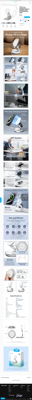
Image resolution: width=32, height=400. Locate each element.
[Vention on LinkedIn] (13, 395)
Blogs (9, 388)
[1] (2, 23)
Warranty (28, 388)
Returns (28, 389)
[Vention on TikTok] (12, 395)
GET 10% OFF (0, 200)
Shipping (28, 390)
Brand (9, 386)
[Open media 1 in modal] (16, 7)
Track (28, 387)
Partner (21, 386)
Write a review (29, 377)
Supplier (21, 387)
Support (28, 386)
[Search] (30, 3)
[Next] (16, 13)
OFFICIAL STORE (12, 0)
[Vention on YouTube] (11, 395)
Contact (10, 389)
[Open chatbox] (31, 399)
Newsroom (10, 387)
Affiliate (14, 386)
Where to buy (10, 390)
